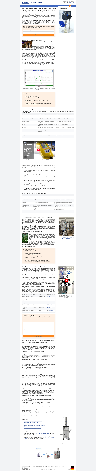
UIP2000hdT (49, 301)
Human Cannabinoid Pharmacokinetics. (41, 433)
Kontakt (36, 6)
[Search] (70, 6)
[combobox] (63, 6)
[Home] (26, 2)
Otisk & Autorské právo (43, 467)
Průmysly (32, 6)
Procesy (28, 6)
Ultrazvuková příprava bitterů (29, 424)
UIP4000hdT (49, 304)
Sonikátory (23, 6)
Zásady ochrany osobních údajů (53, 467)
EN (72, 6)
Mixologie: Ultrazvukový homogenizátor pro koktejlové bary (34, 425)
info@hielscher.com (71, 3)
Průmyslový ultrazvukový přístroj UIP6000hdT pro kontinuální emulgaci (66, 238)
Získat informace (39, 34)
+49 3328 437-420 (71, 2)
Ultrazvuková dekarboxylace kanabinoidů (31, 426)
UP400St (52, 297)
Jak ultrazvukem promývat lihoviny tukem (31, 422)
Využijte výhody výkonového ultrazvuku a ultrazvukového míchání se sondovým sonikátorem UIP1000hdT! (66, 296)
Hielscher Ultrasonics (36, 2)
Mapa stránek (36, 467)
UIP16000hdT (49, 307)
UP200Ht (48, 297)
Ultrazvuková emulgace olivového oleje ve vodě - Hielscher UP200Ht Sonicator (38, 159)
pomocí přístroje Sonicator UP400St (68, 34)
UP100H (48, 296)
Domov (33, 466)
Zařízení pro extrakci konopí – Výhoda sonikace (32, 428)
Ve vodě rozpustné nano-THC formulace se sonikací (33, 421)
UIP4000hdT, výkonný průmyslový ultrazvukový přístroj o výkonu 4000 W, (66, 441)
